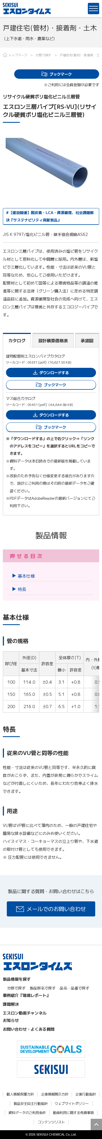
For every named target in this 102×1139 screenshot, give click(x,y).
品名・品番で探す (74, 988)
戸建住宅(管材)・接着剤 (76, 55)
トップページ (17, 55)
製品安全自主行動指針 (31, 1103)
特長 (22, 589)
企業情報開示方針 (54, 1094)
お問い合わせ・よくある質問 (28, 1029)
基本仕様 (26, 576)
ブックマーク (61, 74)
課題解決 (11, 1004)
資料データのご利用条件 (27, 1112)
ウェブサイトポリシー (72, 1103)
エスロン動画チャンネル (24, 1013)
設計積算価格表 (53, 340)
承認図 (87, 340)
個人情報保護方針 (20, 1094)
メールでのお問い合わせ (56, 909)
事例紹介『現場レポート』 (26, 995)
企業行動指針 (85, 1094)
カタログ (17, 340)
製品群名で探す (43, 988)
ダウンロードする (54, 372)
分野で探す (43, 55)
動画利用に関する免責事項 (73, 1112)
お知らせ (11, 1020)
